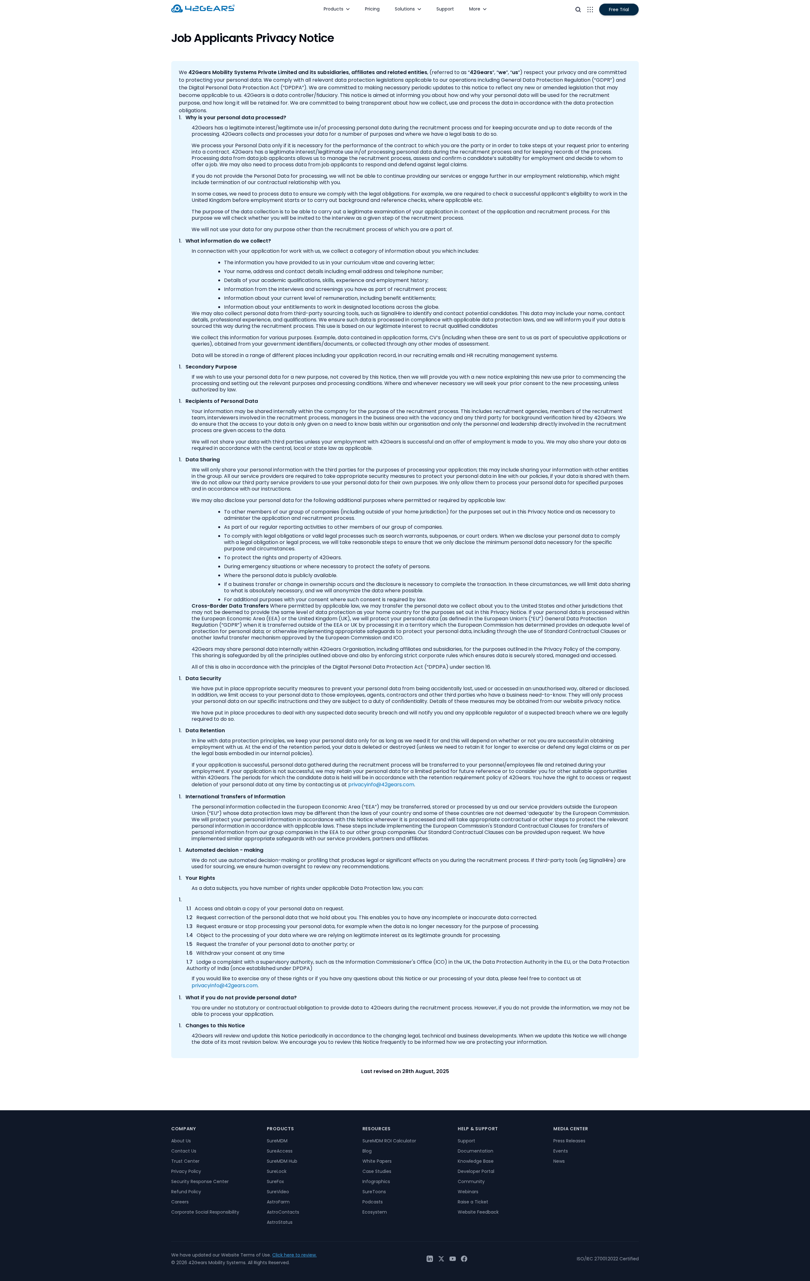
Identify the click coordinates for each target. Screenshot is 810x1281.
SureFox (275, 1181)
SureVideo (278, 1191)
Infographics (376, 1181)
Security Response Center (200, 1181)
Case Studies (376, 1171)
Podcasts (372, 1202)
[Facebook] (464, 1259)
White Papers (377, 1161)
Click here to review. (294, 1255)
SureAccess (280, 1151)
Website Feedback (478, 1212)
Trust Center (185, 1161)
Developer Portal (476, 1171)
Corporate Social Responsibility (205, 1212)
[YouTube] (452, 1259)
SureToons (374, 1191)
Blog (367, 1151)
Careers (180, 1202)
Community (471, 1181)
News (559, 1161)
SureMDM (277, 1141)
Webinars (468, 1191)
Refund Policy (186, 1191)
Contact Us (183, 1151)
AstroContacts (283, 1212)
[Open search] (578, 9)
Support (466, 1141)
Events (560, 1151)
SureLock (277, 1171)
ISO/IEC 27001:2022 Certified (608, 1259)
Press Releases (569, 1141)
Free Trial (619, 9)
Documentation (475, 1151)
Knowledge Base (476, 1161)
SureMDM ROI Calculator (389, 1141)
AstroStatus (280, 1222)
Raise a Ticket (473, 1202)
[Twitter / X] (441, 1259)
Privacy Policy (186, 1171)
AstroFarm (278, 1202)
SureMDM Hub (282, 1161)
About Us (181, 1141)
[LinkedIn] (430, 1259)
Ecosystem (374, 1212)
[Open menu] (590, 9)
